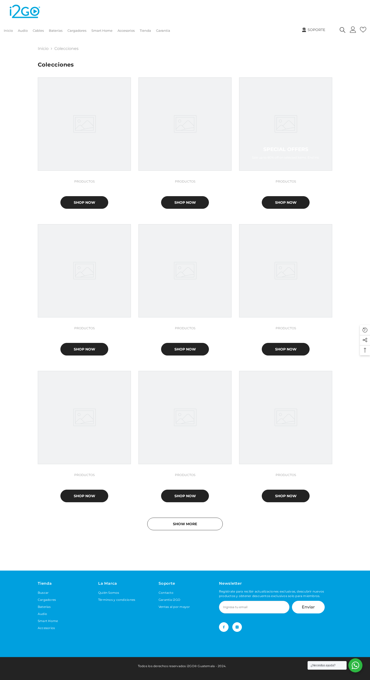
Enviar (308, 607)
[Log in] (353, 29)
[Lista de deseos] (363, 29)
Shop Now (84, 202)
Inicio (43, 48)
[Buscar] (342, 30)
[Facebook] (224, 627)
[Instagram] (237, 627)
